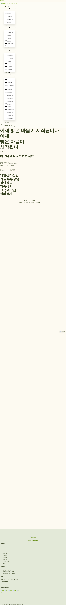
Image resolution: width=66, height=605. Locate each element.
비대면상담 (9, 69)
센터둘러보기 (10, 19)
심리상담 (7, 47)
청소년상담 (9, 66)
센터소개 (7, 6)
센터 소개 (9, 13)
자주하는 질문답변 (9, 44)
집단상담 (9, 64)
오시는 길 (9, 22)
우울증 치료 (9, 80)
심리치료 (7, 72)
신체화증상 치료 (10, 104)
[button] (9, 6)
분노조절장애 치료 (9, 86)
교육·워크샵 (7, 121)
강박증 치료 (9, 82)
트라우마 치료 (10, 98)
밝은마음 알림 (10, 32)
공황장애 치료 (10, 95)
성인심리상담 (10, 55)
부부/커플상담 (10, 58)
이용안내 (7, 24)
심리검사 (7, 122)
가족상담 (9, 61)
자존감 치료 (9, 89)
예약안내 (9, 35)
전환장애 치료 (10, 112)
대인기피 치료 (10, 118)
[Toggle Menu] (9, 8)
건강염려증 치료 (10, 109)
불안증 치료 (9, 92)
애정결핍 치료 (10, 101)
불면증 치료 (9, 106)
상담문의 (9, 41)
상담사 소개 (9, 16)
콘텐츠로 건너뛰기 (4, 0)
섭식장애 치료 (10, 115)
